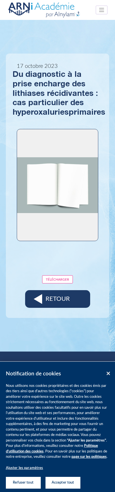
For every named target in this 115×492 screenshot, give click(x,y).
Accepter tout (63, 482)
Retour (57, 299)
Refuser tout (23, 482)
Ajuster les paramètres (24, 468)
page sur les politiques (89, 457)
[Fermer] (108, 373)
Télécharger (57, 279)
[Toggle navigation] (102, 10)
